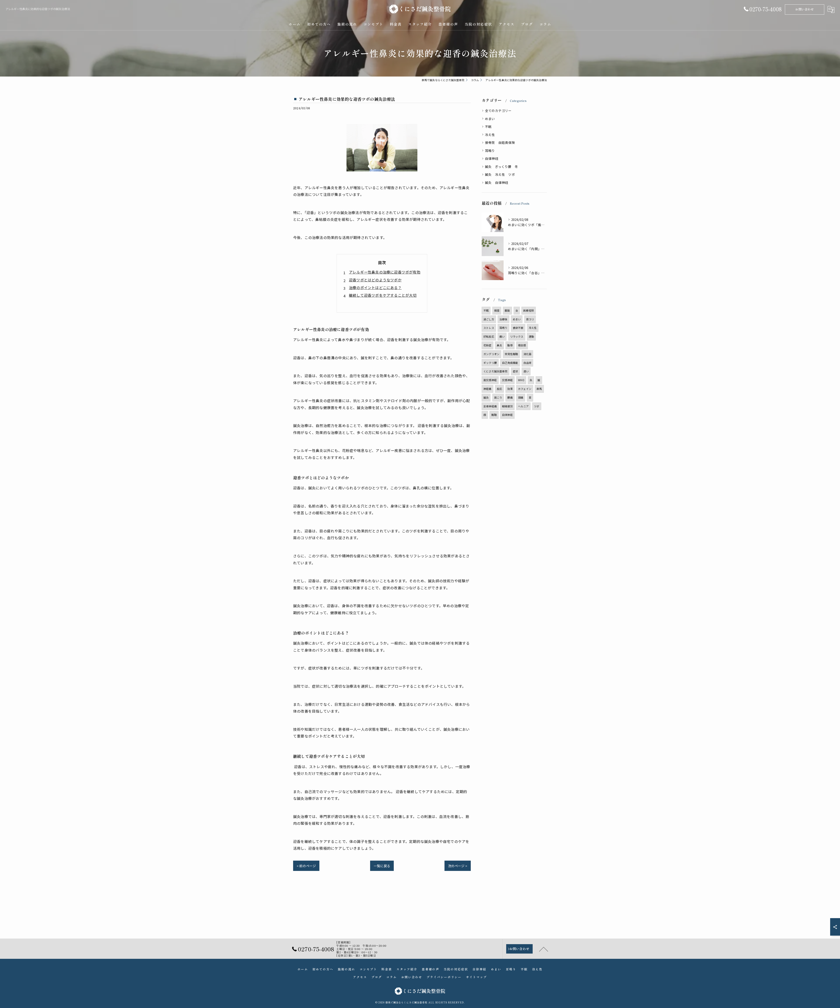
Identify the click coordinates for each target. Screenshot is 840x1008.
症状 (515, 371)
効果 (510, 389)
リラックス (516, 336)
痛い (502, 336)
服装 (507, 310)
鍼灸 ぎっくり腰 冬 (501, 166)
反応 (499, 389)
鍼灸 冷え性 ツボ (500, 174)
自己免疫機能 (510, 362)
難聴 (494, 415)
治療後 (503, 319)
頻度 (496, 310)
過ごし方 (488, 319)
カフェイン (524, 389)
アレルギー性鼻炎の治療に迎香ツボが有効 (384, 272)
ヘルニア (523, 406)
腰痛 (510, 397)
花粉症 (487, 345)
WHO (521, 380)
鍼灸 (486, 397)
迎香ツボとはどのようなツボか (375, 280)
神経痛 (487, 389)
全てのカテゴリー (498, 110)
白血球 (527, 362)
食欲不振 (518, 328)
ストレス (488, 328)
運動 (531, 336)
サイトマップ (476, 977)
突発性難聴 (511, 354)
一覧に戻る (382, 865)
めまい (490, 118)
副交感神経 (490, 380)
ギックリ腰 (490, 362)
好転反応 (488, 336)
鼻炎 (499, 345)
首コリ (530, 319)
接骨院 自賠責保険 (500, 142)
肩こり (498, 397)
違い (526, 371)
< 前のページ (306, 865)
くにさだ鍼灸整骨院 (495, 371)
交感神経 (507, 380)
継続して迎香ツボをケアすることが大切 (383, 295)
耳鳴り (490, 150)
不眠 (488, 126)
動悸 (510, 345)
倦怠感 (522, 345)
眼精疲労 (507, 406)
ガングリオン (491, 354)
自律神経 (491, 158)
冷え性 (490, 134)
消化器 (527, 354)
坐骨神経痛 (490, 406)
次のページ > (457, 865)
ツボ (536, 406)
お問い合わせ (804, 9)
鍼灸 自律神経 (496, 182)
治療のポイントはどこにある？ (375, 287)
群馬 (539, 389)
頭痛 (520, 397)
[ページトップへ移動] (543, 949)
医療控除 (528, 310)
